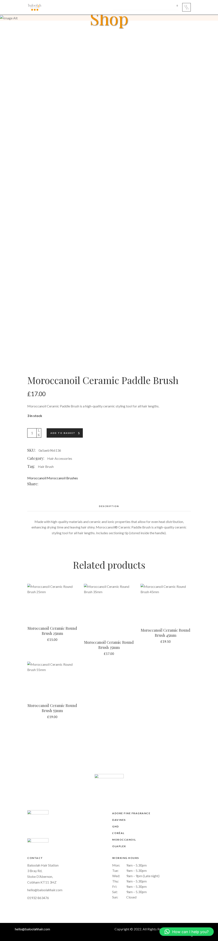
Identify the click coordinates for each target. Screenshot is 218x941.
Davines (119, 819)
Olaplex (119, 846)
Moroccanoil (36, 478)
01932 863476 (38, 898)
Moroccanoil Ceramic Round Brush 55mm (52, 708)
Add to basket (63, 433)
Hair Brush (46, 466)
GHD (115, 826)
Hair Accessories (59, 458)
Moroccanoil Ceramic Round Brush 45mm (165, 633)
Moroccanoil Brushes (62, 478)
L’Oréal (118, 833)
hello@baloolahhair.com (44, 890)
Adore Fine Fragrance (131, 813)
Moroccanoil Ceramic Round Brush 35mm (109, 645)
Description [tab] (109, 506)
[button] (186, 931)
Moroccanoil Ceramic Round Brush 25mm (52, 631)
